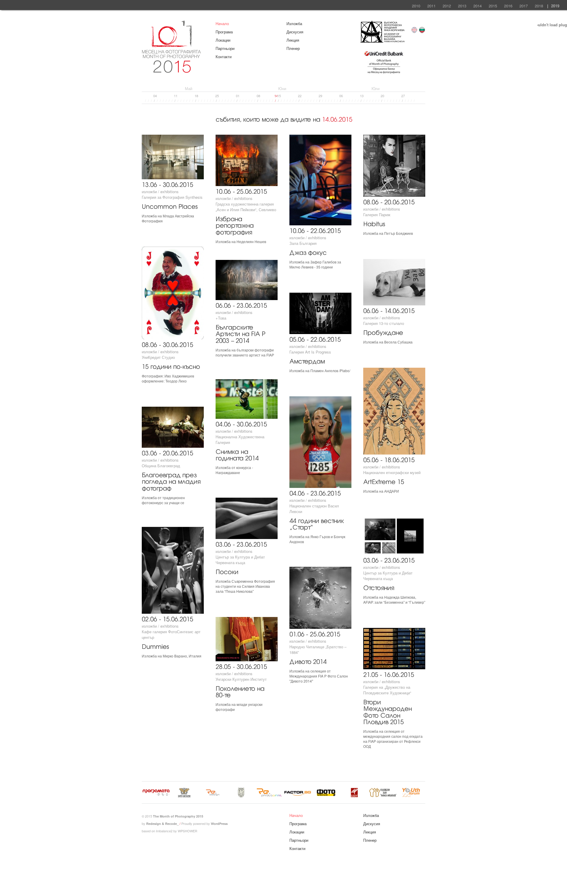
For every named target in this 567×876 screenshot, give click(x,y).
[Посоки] (227, 571)
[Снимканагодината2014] (237, 454)
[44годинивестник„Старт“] (317, 523)
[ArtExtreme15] (383, 481)
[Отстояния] (378, 587)
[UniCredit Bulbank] (383, 74)
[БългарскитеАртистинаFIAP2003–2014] (241, 333)
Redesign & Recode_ (162, 823)
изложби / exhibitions (160, 191)
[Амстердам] (307, 360)
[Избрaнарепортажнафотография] (235, 225)
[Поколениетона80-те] (241, 691)
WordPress (219, 823)
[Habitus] (374, 223)
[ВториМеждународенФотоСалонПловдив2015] (388, 711)
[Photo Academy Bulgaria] (382, 41)
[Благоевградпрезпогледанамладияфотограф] (172, 481)
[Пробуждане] (383, 332)
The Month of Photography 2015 (178, 816)
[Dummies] (155, 645)
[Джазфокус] (308, 252)
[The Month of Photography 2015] (171, 70)
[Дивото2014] (308, 661)
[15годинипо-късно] (171, 366)
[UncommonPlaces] (170, 205)
